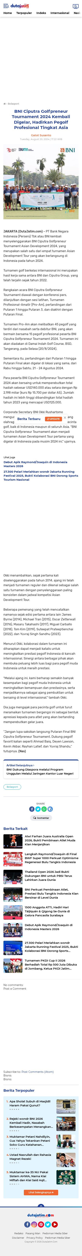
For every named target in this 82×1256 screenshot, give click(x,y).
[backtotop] (41, 1207)
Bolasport (12, 786)
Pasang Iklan (33, 1233)
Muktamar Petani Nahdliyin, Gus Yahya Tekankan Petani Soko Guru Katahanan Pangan (30, 1141)
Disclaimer (18, 1237)
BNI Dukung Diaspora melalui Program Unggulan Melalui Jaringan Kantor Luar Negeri (39, 771)
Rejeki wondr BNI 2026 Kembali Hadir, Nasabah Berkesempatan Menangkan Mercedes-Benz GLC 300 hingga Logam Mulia (30, 1123)
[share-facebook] (32, 809)
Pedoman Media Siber (55, 1233)
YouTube (57, 1229)
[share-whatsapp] (44, 809)
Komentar (43, 818)
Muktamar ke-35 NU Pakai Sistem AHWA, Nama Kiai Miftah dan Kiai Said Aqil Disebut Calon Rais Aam (29, 1176)
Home (7, 13)
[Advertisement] (41, 58)
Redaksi (18, 1233)
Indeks (41, 13)
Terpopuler (24, 13)
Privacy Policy (35, 1237)
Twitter (49, 1229)
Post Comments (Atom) (38, 1072)
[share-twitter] (38, 809)
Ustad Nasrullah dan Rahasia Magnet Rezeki (30, 1157)
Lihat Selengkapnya (40, 1192)
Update (54, 419)
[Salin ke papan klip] (50, 809)
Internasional (60, 13)
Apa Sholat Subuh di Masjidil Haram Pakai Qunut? (30, 1103)
